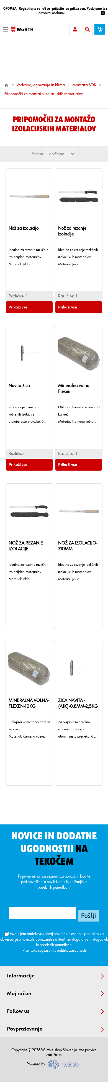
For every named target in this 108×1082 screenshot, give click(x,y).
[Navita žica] (29, 354)
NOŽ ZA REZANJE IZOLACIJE (26, 546)
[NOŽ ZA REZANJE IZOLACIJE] (29, 511)
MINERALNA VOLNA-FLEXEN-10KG (29, 703)
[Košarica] (99, 29)
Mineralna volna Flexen (73, 388)
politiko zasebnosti (71, 950)
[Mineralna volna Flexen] (79, 354)
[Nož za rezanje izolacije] (79, 196)
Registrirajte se (29, 9)
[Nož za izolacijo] (29, 196)
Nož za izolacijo (24, 228)
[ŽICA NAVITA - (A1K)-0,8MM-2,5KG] (79, 668)
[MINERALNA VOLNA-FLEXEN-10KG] (29, 668)
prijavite (58, 9)
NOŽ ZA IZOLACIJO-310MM (77, 546)
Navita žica (19, 385)
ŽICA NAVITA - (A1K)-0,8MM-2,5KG (78, 703)
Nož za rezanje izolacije (72, 231)
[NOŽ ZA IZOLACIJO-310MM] (79, 511)
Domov (6, 85)
